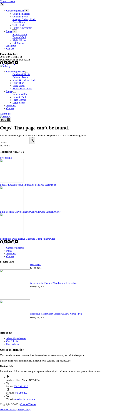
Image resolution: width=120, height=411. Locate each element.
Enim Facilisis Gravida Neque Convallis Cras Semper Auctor (30, 211)
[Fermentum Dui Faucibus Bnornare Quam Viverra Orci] (11, 236)
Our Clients (12, 341)
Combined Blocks (21, 74)
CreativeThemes (28, 404)
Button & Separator (22, 88)
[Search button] (32, 140)
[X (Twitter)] (6, 242)
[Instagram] (9, 242)
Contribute (5, 113)
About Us (11, 105)
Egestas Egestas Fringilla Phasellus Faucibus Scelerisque (28, 184)
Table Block (18, 85)
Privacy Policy (24, 409)
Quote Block (18, 83)
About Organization (16, 338)
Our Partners (12, 344)
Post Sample (6, 157)
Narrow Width (19, 94)
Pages (9, 91)
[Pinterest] (13, 242)
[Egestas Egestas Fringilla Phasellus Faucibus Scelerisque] (11, 182)
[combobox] (14, 142)
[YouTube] (16, 242)
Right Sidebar (19, 100)
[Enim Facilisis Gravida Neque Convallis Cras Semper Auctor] (11, 209)
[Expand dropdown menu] (26, 72)
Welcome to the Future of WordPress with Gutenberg (53, 283)
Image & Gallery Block (24, 80)
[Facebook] (2, 242)
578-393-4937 (21, 386)
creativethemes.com (25, 399)
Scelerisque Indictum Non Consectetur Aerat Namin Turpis (56, 313)
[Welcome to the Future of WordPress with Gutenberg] (15, 298)
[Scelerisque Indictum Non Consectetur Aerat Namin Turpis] (15, 329)
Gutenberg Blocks (15, 71)
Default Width (19, 97)
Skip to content (7, 1)
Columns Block (20, 77)
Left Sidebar (18, 102)
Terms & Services (8, 409)
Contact (10, 108)
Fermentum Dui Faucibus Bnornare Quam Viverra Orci (27, 238)
